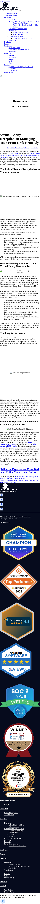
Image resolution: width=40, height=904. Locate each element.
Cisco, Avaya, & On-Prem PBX (19, 866)
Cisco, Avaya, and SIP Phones (19, 50)
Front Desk (4, 809)
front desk (14, 153)
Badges (6, 804)
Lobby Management (31, 476)
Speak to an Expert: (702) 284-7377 (21, 67)
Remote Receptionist (7, 478)
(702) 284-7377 (5, 522)
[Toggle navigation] (20, 10)
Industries (7, 17)
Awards (11, 59)
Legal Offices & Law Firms (22, 38)
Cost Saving (19, 476)
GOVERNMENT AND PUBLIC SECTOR (24, 21)
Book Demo (8, 72)
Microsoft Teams (14, 48)
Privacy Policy (9, 877)
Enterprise (12, 19)
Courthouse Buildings (20, 23)
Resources (7, 53)
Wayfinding (12, 51)
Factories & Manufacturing (18, 29)
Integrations (8, 46)
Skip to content (5, 1)
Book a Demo (9, 892)
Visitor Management (11, 13)
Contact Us (12, 69)
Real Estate (12, 40)
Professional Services (16, 36)
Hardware (7, 42)
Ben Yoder (34, 148)
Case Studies (13, 57)
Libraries (12, 834)
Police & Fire (13, 832)
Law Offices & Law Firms (17, 846)
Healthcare (12, 31)
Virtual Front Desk (10, 15)
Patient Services (18, 34)
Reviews (11, 61)
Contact (6, 65)
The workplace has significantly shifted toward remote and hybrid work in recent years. (20, 155)
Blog (10, 63)
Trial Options (13, 70)
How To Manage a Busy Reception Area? (14, 480)
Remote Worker (20, 478)
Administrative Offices (20, 32)
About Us (12, 55)
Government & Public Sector (14, 829)
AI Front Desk (9, 815)
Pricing (6, 44)
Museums (12, 836)
